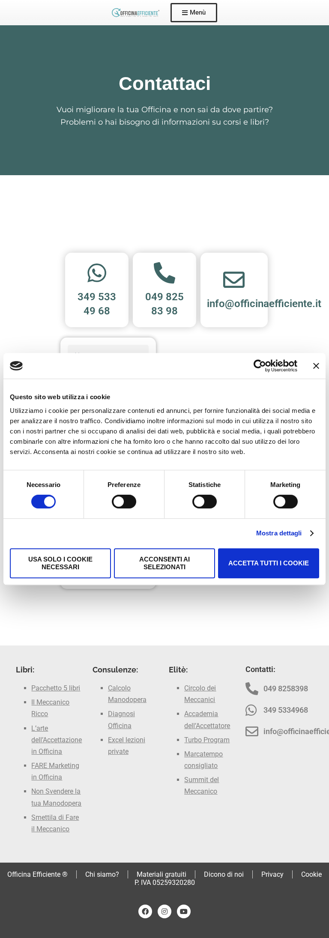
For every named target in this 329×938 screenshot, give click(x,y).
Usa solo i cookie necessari (60, 563)
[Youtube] (184, 911)
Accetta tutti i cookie (268, 563)
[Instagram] (164, 911)
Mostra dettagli (279, 533)
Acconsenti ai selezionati (164, 563)
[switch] (124, 501)
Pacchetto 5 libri (55, 688)
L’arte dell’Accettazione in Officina (56, 740)
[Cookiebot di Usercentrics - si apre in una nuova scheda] (259, 365)
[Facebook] (145, 911)
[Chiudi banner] (316, 366)
